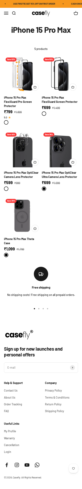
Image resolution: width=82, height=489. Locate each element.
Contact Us (11, 390)
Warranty (9, 438)
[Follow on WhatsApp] (37, 465)
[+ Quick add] (35, 87)
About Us (9, 397)
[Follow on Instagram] (17, 465)
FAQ (6, 411)
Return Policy (53, 404)
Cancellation (11, 445)
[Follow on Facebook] (6, 465)
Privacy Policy (53, 390)
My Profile (10, 431)
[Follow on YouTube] (27, 465)
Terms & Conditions (57, 397)
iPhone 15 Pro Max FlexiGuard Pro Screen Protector (18, 102)
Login (7, 451)
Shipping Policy (54, 411)
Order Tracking (13, 404)
